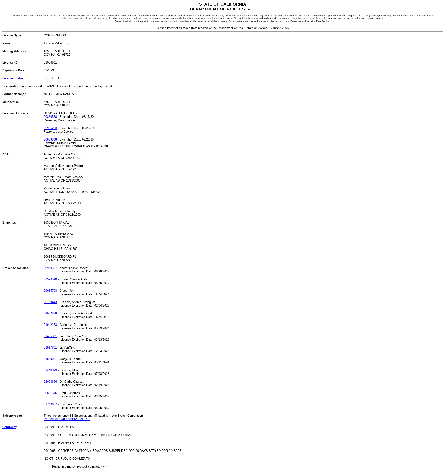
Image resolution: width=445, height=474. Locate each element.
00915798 (50, 290)
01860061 (50, 359)
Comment (9, 427)
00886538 (50, 116)
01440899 (50, 370)
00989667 (50, 268)
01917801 (50, 347)
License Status (12, 78)
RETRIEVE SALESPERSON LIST (67, 419)
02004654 (50, 381)
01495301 (50, 336)
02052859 (50, 313)
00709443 (50, 302)
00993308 (50, 139)
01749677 (50, 404)
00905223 (50, 128)
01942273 (50, 325)
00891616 (50, 393)
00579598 (50, 279)
